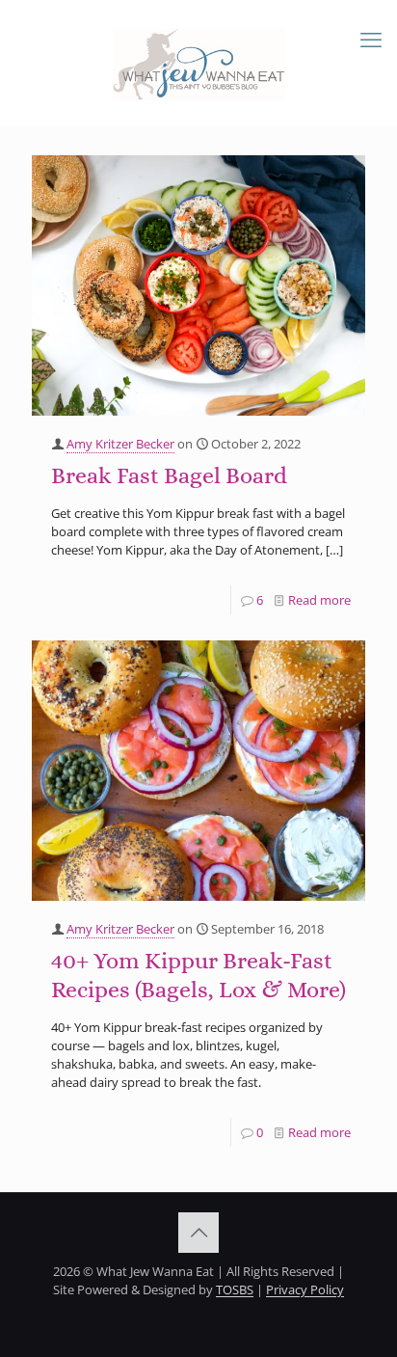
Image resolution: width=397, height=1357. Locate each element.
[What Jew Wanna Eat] (198, 62)
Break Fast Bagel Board (169, 475)
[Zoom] (343, 175)
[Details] (343, 199)
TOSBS (234, 1289)
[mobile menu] (371, 38)
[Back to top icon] (198, 1232)
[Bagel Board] (198, 285)
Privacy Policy (305, 1289)
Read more (319, 600)
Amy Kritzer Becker (120, 443)
